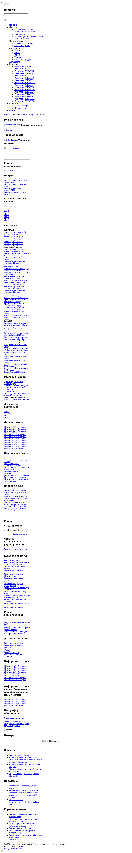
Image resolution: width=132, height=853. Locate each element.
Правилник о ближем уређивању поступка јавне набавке (17, 338)
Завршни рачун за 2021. (13, 240)
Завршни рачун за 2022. (13, 242)
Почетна (8, 115)
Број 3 (6, 215)
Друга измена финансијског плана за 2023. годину (15, 305)
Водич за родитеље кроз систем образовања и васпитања (17, 563)
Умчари (20, 399)
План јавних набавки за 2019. (15, 340)
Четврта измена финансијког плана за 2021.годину (15, 266)
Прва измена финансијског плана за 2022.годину (14, 283)
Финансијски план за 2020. (14, 251)
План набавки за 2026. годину (15, 372)
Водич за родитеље (12, 561)
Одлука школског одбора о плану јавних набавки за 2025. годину (16, 334)
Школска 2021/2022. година (15, 442)
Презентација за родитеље (13, 607)
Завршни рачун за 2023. (13, 244)
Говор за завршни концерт (20, 755)
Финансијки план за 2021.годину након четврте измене (16, 270)
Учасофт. (20, 846)
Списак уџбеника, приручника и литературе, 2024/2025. (16, 394)
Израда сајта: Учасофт (13, 849)
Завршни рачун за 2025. (13, 246)
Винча (26, 399)
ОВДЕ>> (13, 171)
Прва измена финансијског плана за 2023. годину (14, 301)
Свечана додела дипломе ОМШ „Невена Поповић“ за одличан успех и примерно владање (25, 759)
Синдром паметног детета (14, 582)
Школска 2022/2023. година (15, 444)
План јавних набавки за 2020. (15, 342)
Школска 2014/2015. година (15, 429)
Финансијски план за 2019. (14, 249)
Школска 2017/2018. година (15, 435)
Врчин (13, 399)
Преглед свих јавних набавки (15, 323)
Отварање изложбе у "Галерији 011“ (25, 790)
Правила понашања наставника (16, 475)
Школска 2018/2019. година (15, 437)
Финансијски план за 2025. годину (16, 315)
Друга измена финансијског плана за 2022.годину (15, 287)
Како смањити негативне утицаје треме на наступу (17, 596)
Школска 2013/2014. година (15, 427)
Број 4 (6, 217)
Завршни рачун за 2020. (13, 238)
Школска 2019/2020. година (15, 439)
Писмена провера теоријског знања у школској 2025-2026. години (15, 492)
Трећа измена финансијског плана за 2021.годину (15, 262)
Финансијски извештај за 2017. (16, 232)
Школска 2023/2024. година (15, 446)
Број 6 (6, 221)
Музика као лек (16, 800)
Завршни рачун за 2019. (13, 236)
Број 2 (6, 213)
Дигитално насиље (11, 653)
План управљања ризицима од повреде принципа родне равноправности (17, 628)
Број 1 (6, 211)
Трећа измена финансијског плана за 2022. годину (15, 291)
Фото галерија (29, 115)
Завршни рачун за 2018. (13, 234)
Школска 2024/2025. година (14, 448)
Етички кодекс (9, 458)
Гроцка (6, 399)
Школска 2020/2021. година (15, 441)
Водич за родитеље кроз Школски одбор (13, 575)
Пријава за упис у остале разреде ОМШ (14, 189)
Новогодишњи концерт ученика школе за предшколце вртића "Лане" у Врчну (25, 795)
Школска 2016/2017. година (15, 433)
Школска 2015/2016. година (15, 431)
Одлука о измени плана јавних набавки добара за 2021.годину (16, 349)
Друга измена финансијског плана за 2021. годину (15, 277)
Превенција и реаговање (13, 643)
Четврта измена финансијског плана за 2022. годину (15, 295)
